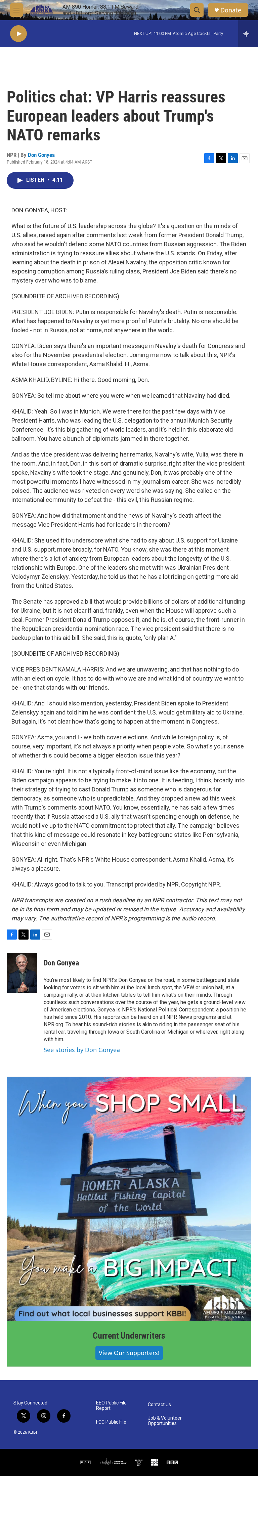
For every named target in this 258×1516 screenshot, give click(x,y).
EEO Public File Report (111, 1405)
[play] (18, 34)
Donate (230, 10)
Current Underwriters (129, 1336)
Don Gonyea (41, 154)
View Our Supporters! (129, 1353)
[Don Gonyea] (22, 973)
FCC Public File (111, 1422)
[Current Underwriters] (129, 1199)
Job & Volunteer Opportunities (165, 1421)
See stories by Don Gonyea (82, 1050)
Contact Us (159, 1404)
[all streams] (248, 33)
